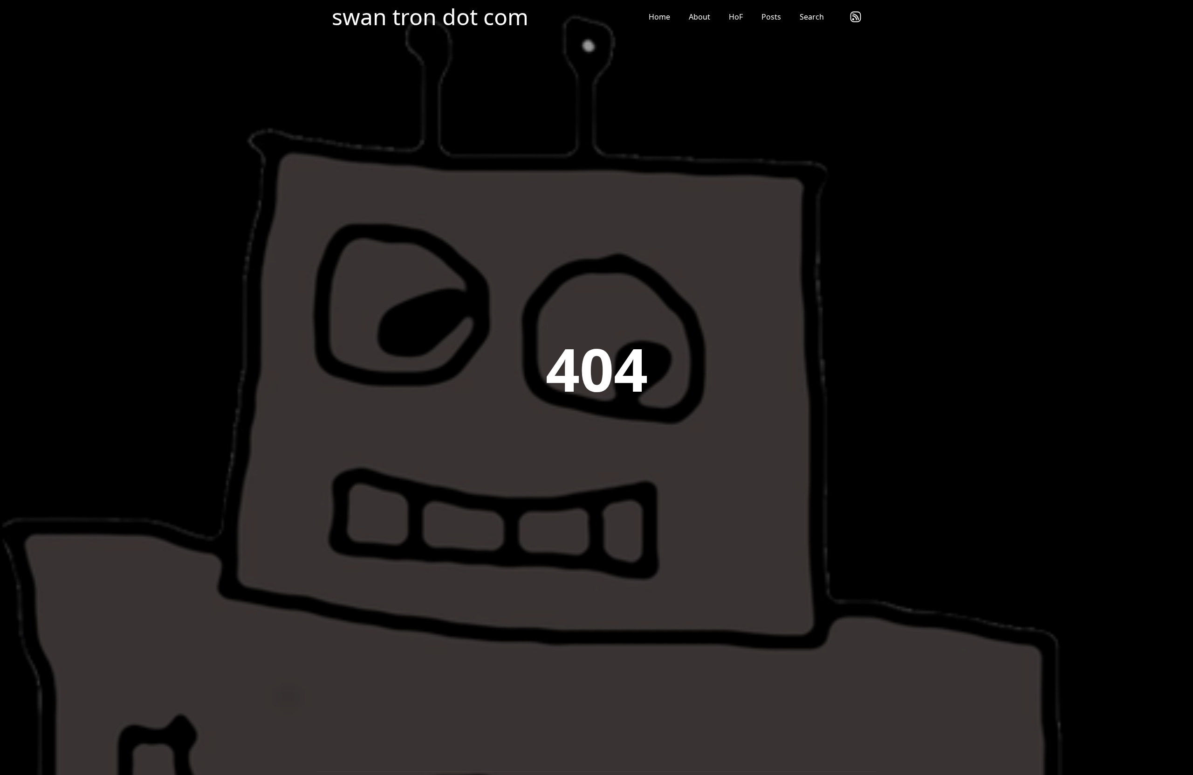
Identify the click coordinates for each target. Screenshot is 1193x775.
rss (855, 16)
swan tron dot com (430, 16)
